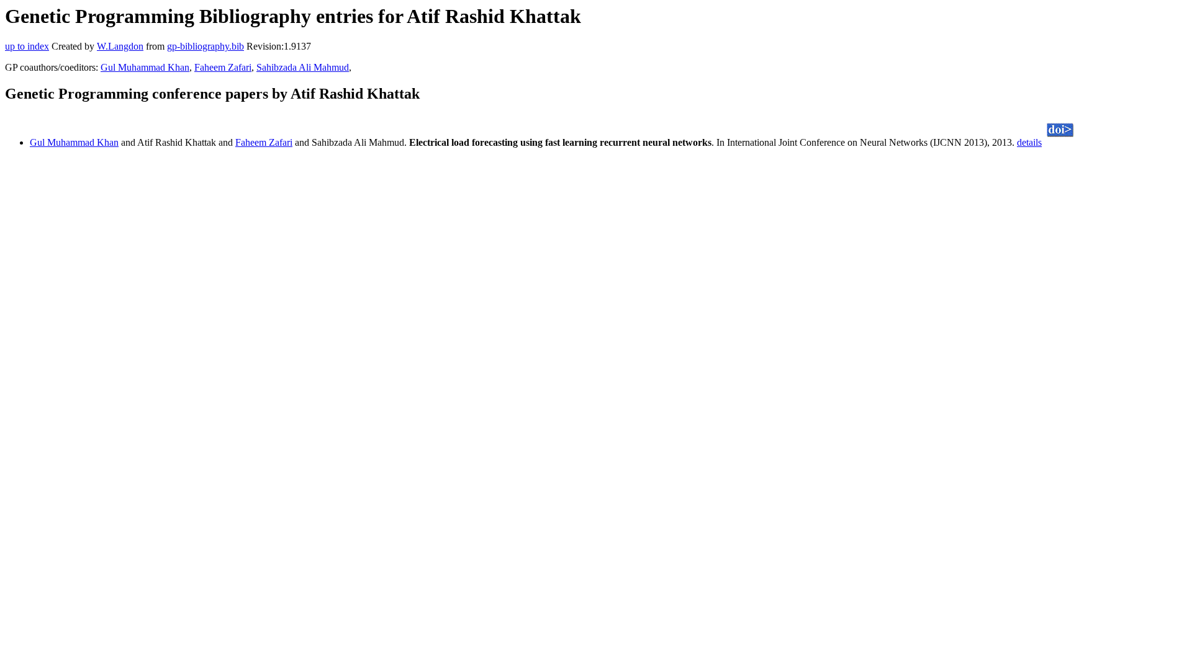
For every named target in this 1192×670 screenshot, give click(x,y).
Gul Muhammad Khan (145, 67)
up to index (27, 46)
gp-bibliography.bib (205, 46)
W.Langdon (120, 46)
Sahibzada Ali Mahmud (302, 67)
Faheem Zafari (222, 67)
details (1029, 142)
